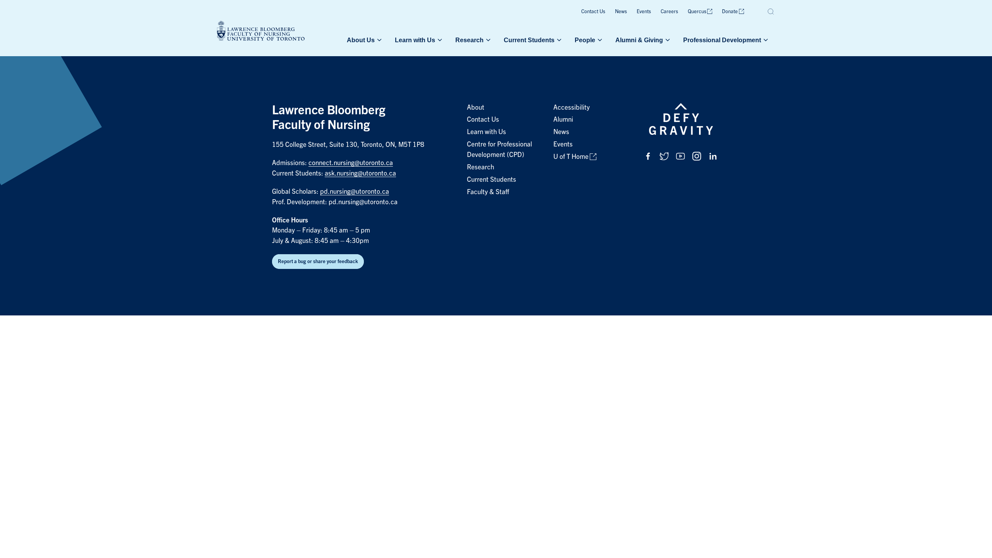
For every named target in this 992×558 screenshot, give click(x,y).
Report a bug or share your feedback (318, 261)
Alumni (563, 119)
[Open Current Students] (558, 39)
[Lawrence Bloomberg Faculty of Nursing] (261, 31)
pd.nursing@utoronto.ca (354, 191)
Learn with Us (415, 40)
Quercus (697, 11)
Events (644, 11)
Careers (669, 11)
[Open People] (599, 39)
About (475, 107)
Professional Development (722, 40)
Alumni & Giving (639, 40)
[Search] (771, 12)
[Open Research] (487, 39)
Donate (730, 11)
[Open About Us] (378, 39)
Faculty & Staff (488, 192)
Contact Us (593, 11)
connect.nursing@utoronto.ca (350, 163)
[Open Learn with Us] (439, 39)
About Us (361, 40)
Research (469, 40)
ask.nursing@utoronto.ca (360, 173)
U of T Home (571, 156)
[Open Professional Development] (765, 39)
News (621, 11)
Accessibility (571, 107)
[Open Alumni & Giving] (667, 39)
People (585, 40)
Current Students (529, 40)
